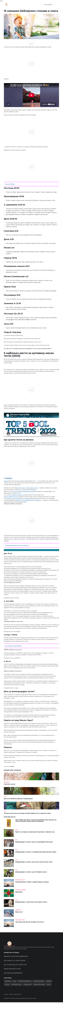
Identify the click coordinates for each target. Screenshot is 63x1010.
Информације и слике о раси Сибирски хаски (31, 872)
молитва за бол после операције (16, 956)
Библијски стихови (39, 984)
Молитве (48, 981)
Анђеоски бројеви (39, 981)
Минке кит (19, 912)
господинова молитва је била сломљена (17, 545)
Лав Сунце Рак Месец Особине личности (29, 922)
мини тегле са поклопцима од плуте (28, 488)
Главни (6, 994)
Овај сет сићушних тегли (11, 496)
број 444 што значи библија (13, 646)
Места (48, 984)
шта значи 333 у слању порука (15, 960)
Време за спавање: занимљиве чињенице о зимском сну (35, 832)
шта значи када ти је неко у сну (15, 964)
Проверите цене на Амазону (31, 550)
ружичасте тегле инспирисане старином (17, 498)
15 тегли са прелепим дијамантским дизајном (24, 491)
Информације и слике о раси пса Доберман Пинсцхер (34, 842)
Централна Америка (20, 889)
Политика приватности (25, 981)
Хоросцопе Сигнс (20, 879)
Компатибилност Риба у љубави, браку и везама (32, 882)
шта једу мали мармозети (13, 973)
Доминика (18, 892)
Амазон (8, 478)
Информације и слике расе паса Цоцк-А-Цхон (31, 902)
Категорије (47, 4)
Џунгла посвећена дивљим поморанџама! (18, 798)
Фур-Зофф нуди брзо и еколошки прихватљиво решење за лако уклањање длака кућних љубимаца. (35, 820)
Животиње (7, 782)
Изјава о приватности (15, 994)
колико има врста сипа (12, 969)
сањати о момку (10, 184)
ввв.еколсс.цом (32, 998)
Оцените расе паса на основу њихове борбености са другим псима (27, 813)
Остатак (12, 766)
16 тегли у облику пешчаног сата (15, 495)
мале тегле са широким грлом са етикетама (28, 500)
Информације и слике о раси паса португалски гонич (34, 862)
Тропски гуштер (9, 784)
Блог (5, 796)
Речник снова (27, 984)
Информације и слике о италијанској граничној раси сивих (35, 852)
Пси (5, 811)
